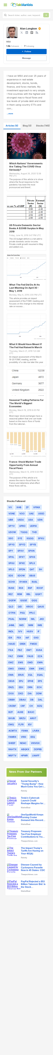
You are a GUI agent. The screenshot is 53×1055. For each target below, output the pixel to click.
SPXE (22, 563)
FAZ (10, 656)
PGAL (11, 619)
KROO (29, 606)
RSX (21, 588)
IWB (40, 625)
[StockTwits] (31, 32)
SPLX (32, 563)
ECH (39, 687)
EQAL (40, 674)
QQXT (38, 594)
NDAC (23, 743)
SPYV (11, 526)
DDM (39, 693)
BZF (10, 712)
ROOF (40, 588)
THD (34, 532)
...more (10, 114)
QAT (32, 569)
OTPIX (12, 612)
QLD (10, 606)
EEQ (33, 736)
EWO (11, 668)
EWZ (11, 662)
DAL (40, 699)
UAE (31, 513)
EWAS (21, 668)
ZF (27, 507)
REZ (10, 594)
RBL (28, 594)
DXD (20, 693)
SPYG (11, 544)
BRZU (22, 718)
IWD (21, 625)
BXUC (31, 712)
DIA (30, 693)
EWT (29, 650)
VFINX (36, 507)
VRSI (23, 736)
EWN (40, 662)
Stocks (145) (43, 125)
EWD (30, 662)
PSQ (22, 612)
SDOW (21, 575)
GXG (36, 637)
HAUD (11, 643)
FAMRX (12, 736)
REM (19, 594)
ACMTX (12, 730)
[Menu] (5, 5)
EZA (40, 656)
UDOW (12, 532)
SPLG (11, 569)
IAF (27, 637)
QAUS (41, 606)
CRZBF (12, 705)
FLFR (21, 724)
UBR (10, 519)
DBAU (22, 699)
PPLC (32, 612)
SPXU (41, 538)
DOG (11, 693)
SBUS (32, 575)
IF (38, 631)
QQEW (12, 600)
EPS (40, 681)
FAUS (30, 656)
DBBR (11, 699)
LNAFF (35, 755)
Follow (26, 51)
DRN (30, 687)
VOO (22, 513)
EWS (20, 662)
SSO (10, 538)
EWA (11, 674)
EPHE (30, 681)
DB (31, 699)
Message (26, 58)
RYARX (23, 581)
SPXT (22, 557)
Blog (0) (27, 125)
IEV (30, 724)
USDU (21, 519)
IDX (10, 637)
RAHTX (12, 749)
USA (30, 519)
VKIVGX (35, 743)
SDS (10, 575)
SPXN (31, 550)
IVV (20, 631)
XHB (18, 507)
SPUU (11, 563)
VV (10, 507)
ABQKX (25, 749)
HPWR (24, 755)
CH (31, 705)
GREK (23, 643)
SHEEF (11, 743)
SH (40, 569)
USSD (41, 513)
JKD (41, 619)
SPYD (22, 544)
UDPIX (33, 526)
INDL (11, 631)
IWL (33, 619)
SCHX (11, 581)
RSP (30, 588)
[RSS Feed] (37, 32)
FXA (10, 650)
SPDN (22, 569)
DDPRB (38, 749)
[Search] (46, 15)
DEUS (11, 681)
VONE (11, 513)
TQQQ (23, 532)
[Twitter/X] (21, 32)
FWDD (33, 643)
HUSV (30, 631)
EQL (30, 674)
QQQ (34, 600)
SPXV (21, 550)
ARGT (33, 718)
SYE (20, 538)
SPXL (11, 557)
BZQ (39, 705)
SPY (10, 550)
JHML (11, 625)
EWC (41, 668)
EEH (21, 687)
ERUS (21, 674)
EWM (20, 656)
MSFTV (12, 755)
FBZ (20, 650)
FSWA (24, 730)
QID (20, 606)
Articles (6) (12, 125)
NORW (22, 619)
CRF (22, 705)
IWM (30, 625)
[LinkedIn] (26, 32)
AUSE (20, 712)
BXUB (11, 718)
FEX (19, 637)
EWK (31, 668)
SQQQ (30, 538)
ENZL (11, 687)
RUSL (34, 581)
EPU (21, 681)
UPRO (22, 526)
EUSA (39, 650)
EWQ (11, 724)
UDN (39, 519)
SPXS (32, 557)
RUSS (11, 588)
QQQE (23, 600)
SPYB (33, 544)
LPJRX (36, 730)
